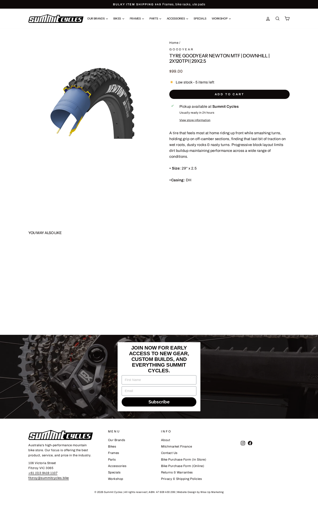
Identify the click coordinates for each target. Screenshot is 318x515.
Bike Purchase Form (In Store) (183, 459)
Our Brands (96, 18)
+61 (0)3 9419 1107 (42, 473)
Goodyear (181, 49)
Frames (135, 18)
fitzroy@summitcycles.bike (48, 478)
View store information (195, 120)
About (165, 440)
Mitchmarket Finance (176, 446)
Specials (200, 18)
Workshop (220, 18)
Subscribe (159, 401)
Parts (153, 18)
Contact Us (169, 453)
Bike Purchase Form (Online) (182, 466)
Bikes (117, 18)
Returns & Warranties (177, 472)
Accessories (176, 18)
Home (173, 42)
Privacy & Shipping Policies (181, 479)
